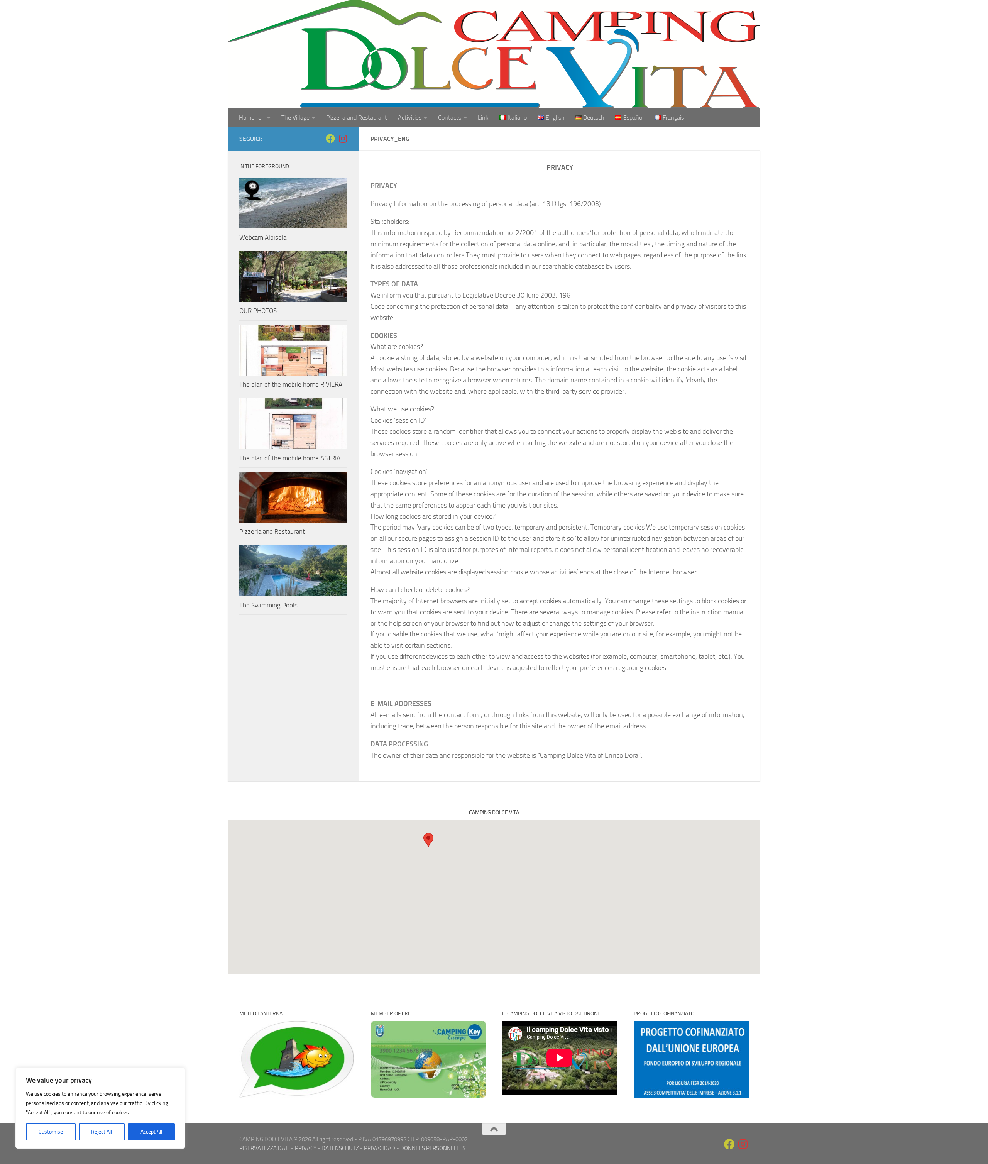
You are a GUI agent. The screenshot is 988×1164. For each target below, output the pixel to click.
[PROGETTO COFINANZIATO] (691, 1095)
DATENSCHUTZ (340, 1148)
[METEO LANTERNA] (296, 1095)
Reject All (101, 1131)
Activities (409, 117)
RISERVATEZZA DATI (264, 1148)
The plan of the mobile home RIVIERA (290, 384)
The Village (295, 117)
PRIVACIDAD (379, 1148)
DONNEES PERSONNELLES (432, 1148)
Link (483, 117)
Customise (51, 1131)
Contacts (449, 117)
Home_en (252, 117)
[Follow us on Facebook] (330, 138)
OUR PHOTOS (258, 311)
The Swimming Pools (268, 605)
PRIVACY (305, 1148)
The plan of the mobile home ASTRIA (289, 458)
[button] (428, 840)
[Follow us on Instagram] (342, 138)
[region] (100, 1108)
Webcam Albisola (262, 237)
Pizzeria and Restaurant (356, 117)
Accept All (151, 1131)
